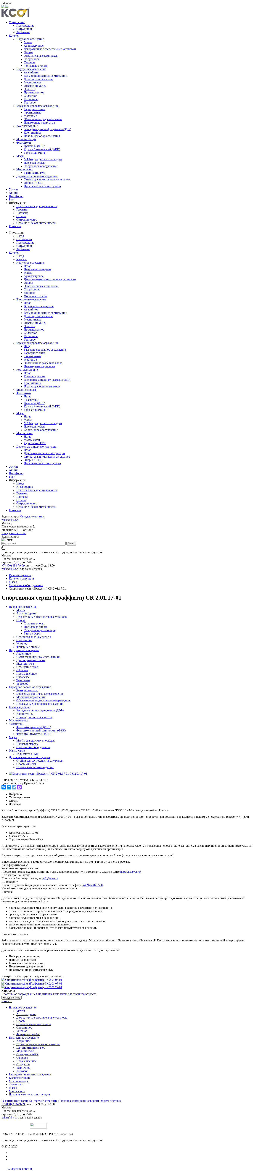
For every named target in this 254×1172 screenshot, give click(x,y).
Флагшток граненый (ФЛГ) (33, 727)
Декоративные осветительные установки (50, 49)
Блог (12, 199)
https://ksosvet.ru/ (130, 871)
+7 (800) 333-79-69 (13, 565)
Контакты (15, 226)
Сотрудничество (26, 219)
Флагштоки (23, 142)
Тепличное (31, 99)
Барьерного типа (34, 109)
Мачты (28, 42)
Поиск (71, 543)
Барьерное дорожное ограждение (37, 105)
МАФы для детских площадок (43, 159)
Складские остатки (32, 516)
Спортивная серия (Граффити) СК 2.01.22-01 (33, 987)
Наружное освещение (30, 39)
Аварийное (31, 72)
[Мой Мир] (9, 787)
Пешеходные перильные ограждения (39, 703)
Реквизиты (23, 32)
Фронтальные (32, 112)
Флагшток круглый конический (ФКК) (41, 730)
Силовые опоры (34, 623)
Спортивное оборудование (41, 166)
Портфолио (16, 196)
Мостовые (30, 115)
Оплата (21, 216)
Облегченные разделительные (43, 119)
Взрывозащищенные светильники (45, 75)
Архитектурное (34, 45)
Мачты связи (24, 169)
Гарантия (22, 209)
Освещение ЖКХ (35, 85)
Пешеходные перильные (39, 122)
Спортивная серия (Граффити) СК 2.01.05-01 (33, 979)
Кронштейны (32, 132)
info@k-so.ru (50, 878)
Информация (24, 486)
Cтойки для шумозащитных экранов (47, 179)
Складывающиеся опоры (39, 630)
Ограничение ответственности (36, 222)
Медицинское (32, 82)
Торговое (30, 102)
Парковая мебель (34, 162)
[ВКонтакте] (3, 787)
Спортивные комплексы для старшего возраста (66, 993)
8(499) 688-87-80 (92, 885)
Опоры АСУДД (33, 182)
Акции (13, 192)
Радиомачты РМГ (35, 172)
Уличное (29, 62)
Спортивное (31, 59)
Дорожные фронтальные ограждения (39, 693)
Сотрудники (24, 28)
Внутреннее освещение (31, 69)
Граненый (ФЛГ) (34, 146)
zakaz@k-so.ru (10, 519)
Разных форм (32, 633)
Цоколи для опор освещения (42, 135)
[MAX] (19, 787)
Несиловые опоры (35, 626)
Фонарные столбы (35, 65)
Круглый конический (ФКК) (42, 149)
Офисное (29, 89)
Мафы (20, 156)
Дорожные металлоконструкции (36, 176)
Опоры (28, 52)
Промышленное (34, 92)
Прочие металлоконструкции (42, 186)
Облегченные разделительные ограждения (43, 700)
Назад (20, 235)
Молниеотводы (26, 139)
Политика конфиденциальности (36, 206)
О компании (17, 22)
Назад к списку (11, 997)
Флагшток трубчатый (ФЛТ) (34, 733)
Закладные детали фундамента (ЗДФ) (47, 129)
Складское (30, 95)
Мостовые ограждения (30, 697)
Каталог (14, 35)
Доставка (22, 212)
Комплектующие (27, 125)
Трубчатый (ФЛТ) (35, 152)
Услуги (13, 189)
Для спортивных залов (38, 79)
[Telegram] (14, 787)
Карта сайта (49, 1100)
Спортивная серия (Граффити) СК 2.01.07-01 (33, 983)
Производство (25, 25)
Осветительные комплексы (41, 55)
